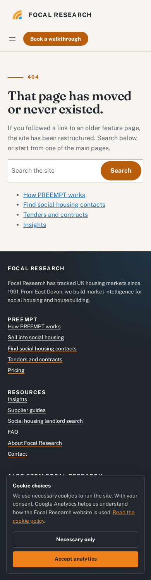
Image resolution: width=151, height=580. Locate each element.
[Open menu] (12, 38)
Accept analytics (76, 559)
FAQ (13, 432)
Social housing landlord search (45, 421)
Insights (34, 224)
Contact (17, 454)
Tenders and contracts (55, 214)
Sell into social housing (36, 337)
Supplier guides (27, 410)
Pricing (16, 370)
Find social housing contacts (64, 204)
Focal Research (60, 15)
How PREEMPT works (54, 195)
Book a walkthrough (55, 39)
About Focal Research (35, 443)
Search (120, 170)
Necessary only (75, 539)
